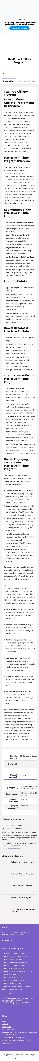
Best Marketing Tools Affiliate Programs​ (16, 986)
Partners (5, 1024)
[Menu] (2, 35)
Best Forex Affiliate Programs (12, 983)
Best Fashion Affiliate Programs (13, 965)
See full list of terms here (11, 849)
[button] (2, 941)
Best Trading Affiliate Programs (13, 953)
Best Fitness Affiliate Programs (13, 968)
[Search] (35, 35)
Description (8, 81)
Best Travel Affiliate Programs (13, 974)
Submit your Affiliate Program (13, 1038)
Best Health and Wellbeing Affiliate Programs (18, 971)
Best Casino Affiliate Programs (13, 980)
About (4, 1021)
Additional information (27, 81)
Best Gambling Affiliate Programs (14, 962)
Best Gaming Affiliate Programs (13, 977)
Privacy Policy (7, 1027)
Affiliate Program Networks (12, 989)
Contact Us (6, 1044)
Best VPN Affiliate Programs (12, 959)
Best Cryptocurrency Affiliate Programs (16, 956)
